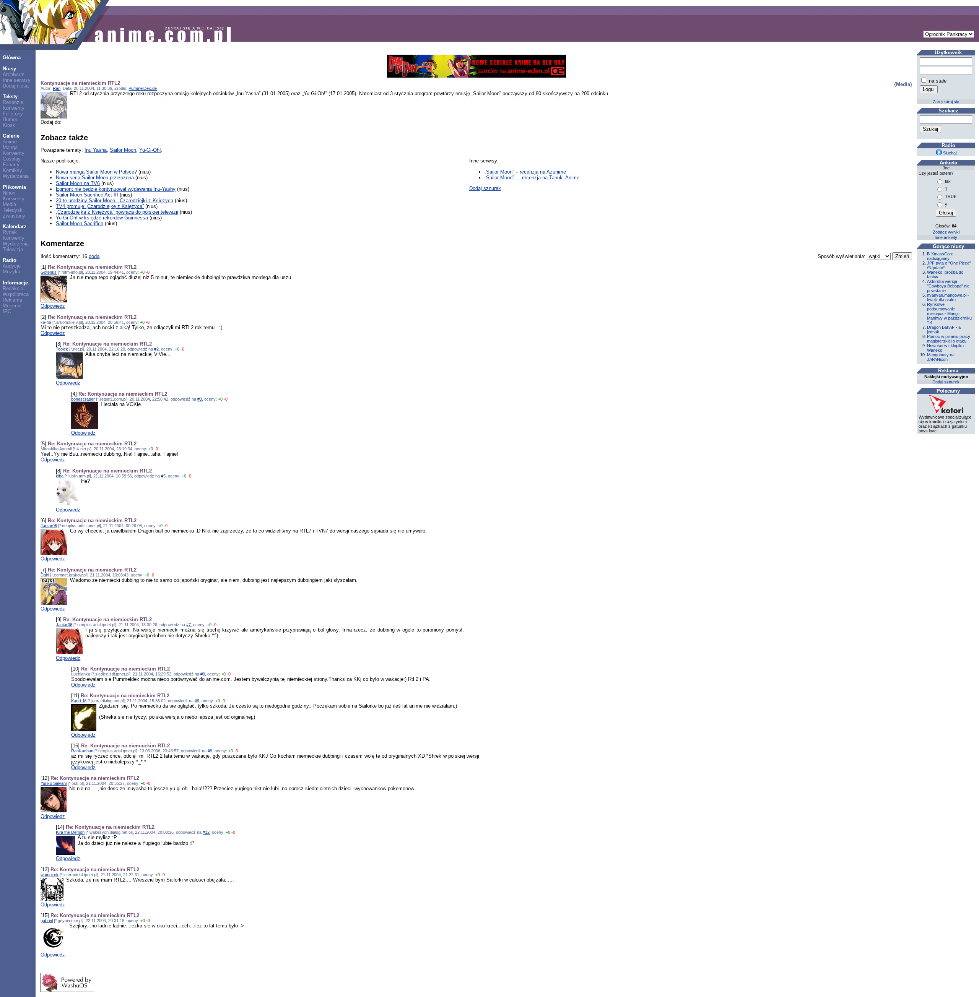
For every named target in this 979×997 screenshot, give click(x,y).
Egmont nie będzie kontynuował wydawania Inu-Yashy (116, 189)
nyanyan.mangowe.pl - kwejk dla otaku (948, 297)
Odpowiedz (53, 306)
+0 (142, 272)
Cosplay (12, 159)
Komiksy (12, 170)
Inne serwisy (17, 80)
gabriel (47, 920)
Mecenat (12, 306)
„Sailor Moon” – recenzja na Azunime (525, 172)
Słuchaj (949, 153)
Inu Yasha (96, 150)
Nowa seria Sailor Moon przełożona (95, 177)
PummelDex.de (142, 88)
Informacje (15, 283)
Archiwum (13, 74)
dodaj (95, 256)
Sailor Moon (123, 150)
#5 (163, 476)
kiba (59, 476)
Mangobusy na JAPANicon (941, 357)
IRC (7, 311)
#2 (156, 349)
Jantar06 (49, 525)
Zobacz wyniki (946, 232)
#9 (202, 674)
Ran (56, 88)
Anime (10, 142)
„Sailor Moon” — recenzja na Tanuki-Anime (532, 177)
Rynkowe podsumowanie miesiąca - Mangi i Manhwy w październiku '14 (949, 313)
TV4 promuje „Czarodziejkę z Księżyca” (100, 206)
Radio (9, 260)
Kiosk (9, 125)
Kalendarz (14, 226)
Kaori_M (78, 700)
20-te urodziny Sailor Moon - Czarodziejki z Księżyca (114, 200)
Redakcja (13, 288)
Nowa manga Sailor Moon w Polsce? (96, 172)
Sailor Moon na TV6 (78, 183)
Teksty (10, 96)
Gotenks (49, 272)
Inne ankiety (946, 237)
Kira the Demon (70, 832)
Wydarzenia (16, 176)
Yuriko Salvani (54, 783)
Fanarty (11, 164)
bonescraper (83, 399)
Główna (12, 57)
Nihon (9, 193)
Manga (10, 147)
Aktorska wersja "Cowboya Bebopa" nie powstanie (948, 286)
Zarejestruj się (946, 101)
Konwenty (13, 108)
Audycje (12, 266)
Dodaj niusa (16, 86)
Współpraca (16, 294)
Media (9, 204)
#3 (199, 399)
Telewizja (13, 249)
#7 (188, 624)
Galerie (11, 136)
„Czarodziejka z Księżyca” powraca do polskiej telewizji (117, 212)
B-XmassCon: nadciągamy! (940, 256)
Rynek (10, 232)
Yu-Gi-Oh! (150, 150)
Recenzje (13, 102)
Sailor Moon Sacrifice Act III (87, 195)
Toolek (62, 349)
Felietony (13, 114)
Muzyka (11, 271)
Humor (10, 119)
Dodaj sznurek (485, 188)
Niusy (9, 68)
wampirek (50, 874)
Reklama (12, 300)
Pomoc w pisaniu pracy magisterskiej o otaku (948, 338)
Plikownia (14, 187)
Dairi (45, 575)
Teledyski (13, 210)
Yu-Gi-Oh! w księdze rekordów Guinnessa (102, 218)
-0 (148, 272)
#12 (206, 832)
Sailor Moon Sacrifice (79, 223)
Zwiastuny (14, 216)
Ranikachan (82, 751)
